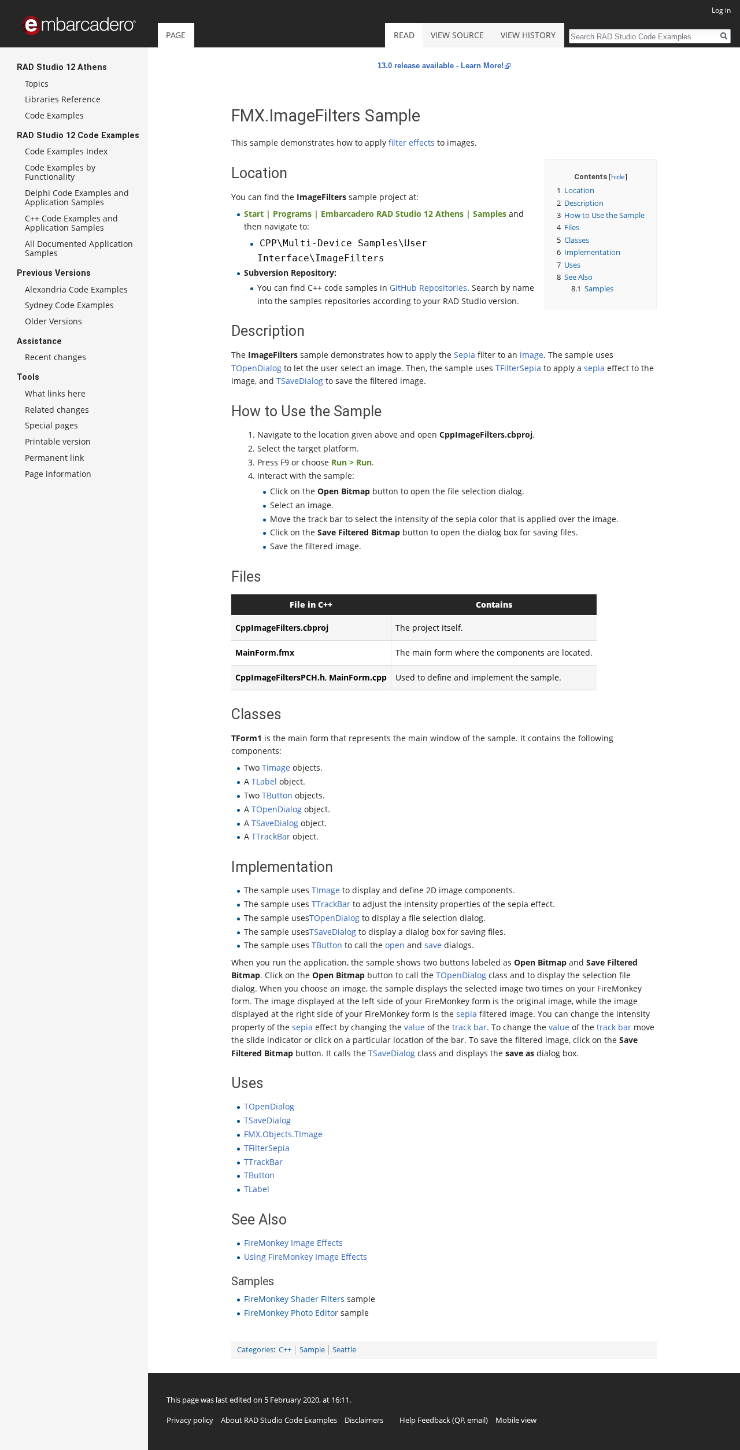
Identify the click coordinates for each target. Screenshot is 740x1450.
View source (457, 34)
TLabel (264, 781)
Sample (312, 1350)
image (531, 354)
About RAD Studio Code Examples (279, 1420)
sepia (594, 367)
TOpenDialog (256, 367)
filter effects (411, 142)
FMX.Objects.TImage (283, 1134)
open (395, 944)
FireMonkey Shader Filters (294, 1298)
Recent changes (55, 357)
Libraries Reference (63, 99)
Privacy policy (189, 1420)
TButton (277, 795)
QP (459, 1420)
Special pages (51, 425)
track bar (469, 1027)
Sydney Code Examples (69, 304)
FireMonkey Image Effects (293, 1242)
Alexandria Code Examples (76, 289)
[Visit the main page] (79, 25)
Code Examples (54, 115)
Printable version (58, 441)
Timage (276, 767)
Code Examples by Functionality (60, 172)
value (414, 1027)
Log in (721, 10)
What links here (55, 393)
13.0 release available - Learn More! (441, 65)
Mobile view (515, 1420)
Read (404, 34)
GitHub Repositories (428, 287)
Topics (37, 83)
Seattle (344, 1350)
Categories (255, 1350)
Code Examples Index (66, 151)
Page (176, 34)
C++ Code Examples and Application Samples (71, 223)
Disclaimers (364, 1420)
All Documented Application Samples (79, 248)
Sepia (464, 354)
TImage (326, 890)
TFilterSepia (518, 367)
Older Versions (53, 321)
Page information (58, 473)
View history (528, 34)
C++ (285, 1350)
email (476, 1420)
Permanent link (54, 457)
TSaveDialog (299, 380)
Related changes (57, 409)
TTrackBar (270, 836)
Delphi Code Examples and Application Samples (77, 197)
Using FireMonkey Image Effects (305, 1256)
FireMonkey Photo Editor (291, 1312)
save (433, 944)
